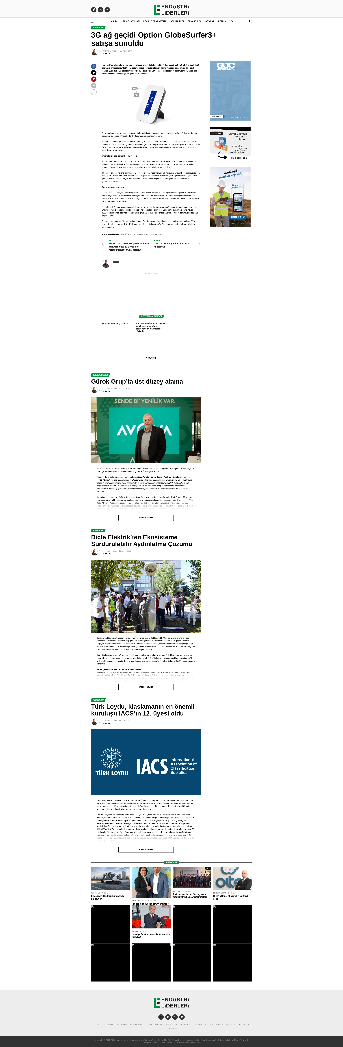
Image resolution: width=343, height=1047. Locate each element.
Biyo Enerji (200, 1025)
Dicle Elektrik (171, 655)
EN (232, 21)
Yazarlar (210, 21)
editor (108, 53)
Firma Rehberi (194, 21)
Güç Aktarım (99, 1025)
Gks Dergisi (185, 1025)
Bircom (159, 234)
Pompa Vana (136, 1025)
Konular (114, 21)
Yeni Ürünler (177, 21)
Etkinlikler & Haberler (155, 21)
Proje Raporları (131, 21)
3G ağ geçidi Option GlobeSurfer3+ (138, 234)
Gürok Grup (137, 477)
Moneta (173, 1028)
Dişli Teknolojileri (117, 1025)
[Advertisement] (151, 293)
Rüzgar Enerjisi (154, 1025)
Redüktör (231, 1025)
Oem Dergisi (171, 1025)
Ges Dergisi (245, 1025)
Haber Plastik (216, 1025)
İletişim (222, 21)
